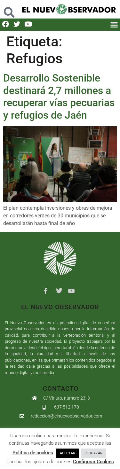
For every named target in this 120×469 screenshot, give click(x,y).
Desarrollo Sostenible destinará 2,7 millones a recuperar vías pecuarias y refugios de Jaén (59, 96)
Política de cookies (32, 453)
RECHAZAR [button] (93, 453)
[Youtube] (28, 24)
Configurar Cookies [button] (93, 462)
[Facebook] (6, 24)
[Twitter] (17, 24)
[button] (9, 9)
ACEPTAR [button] (67, 453)
